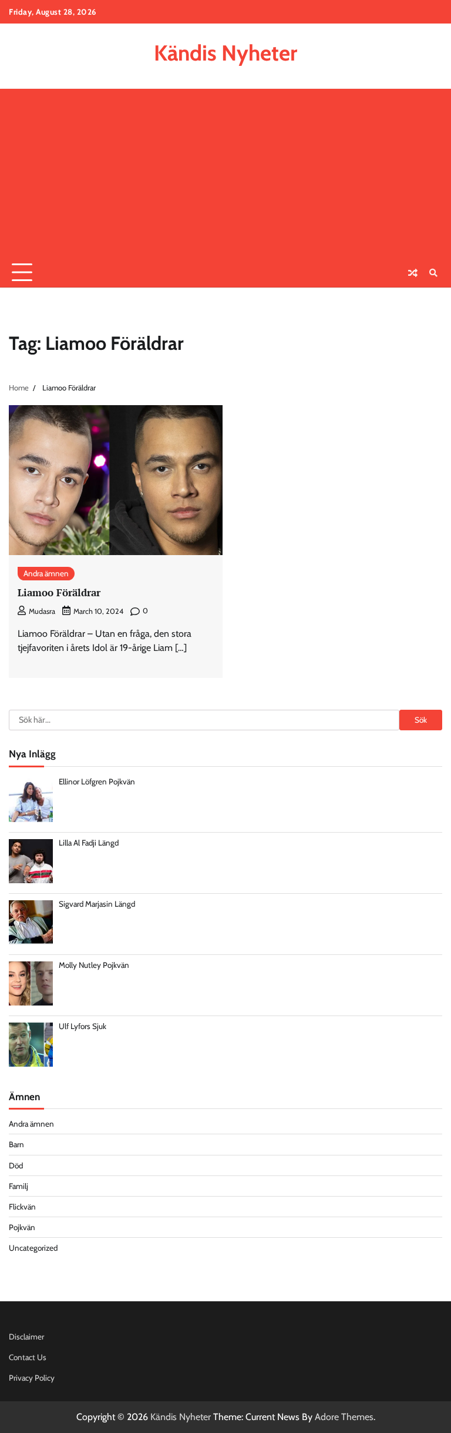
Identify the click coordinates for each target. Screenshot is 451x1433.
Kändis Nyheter (225, 52)
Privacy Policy (32, 1377)
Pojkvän (22, 1227)
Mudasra (42, 611)
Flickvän (22, 1206)
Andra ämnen (46, 573)
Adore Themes (344, 1416)
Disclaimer (26, 1336)
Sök (421, 719)
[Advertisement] (225, 171)
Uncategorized (33, 1247)
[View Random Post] (413, 273)
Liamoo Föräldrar (59, 592)
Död (16, 1165)
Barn (16, 1144)
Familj (18, 1186)
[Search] (433, 273)
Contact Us (27, 1357)
